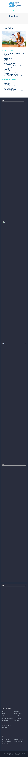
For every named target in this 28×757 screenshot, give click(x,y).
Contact (5, 744)
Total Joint (17, 718)
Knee (3, 714)
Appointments (6, 741)
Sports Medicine (7, 718)
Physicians (5, 739)
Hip (3, 711)
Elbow (4, 716)
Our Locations (18, 739)
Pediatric (16, 716)
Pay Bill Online (18, 741)
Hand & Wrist (18, 714)
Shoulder (16, 711)
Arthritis (16, 721)
